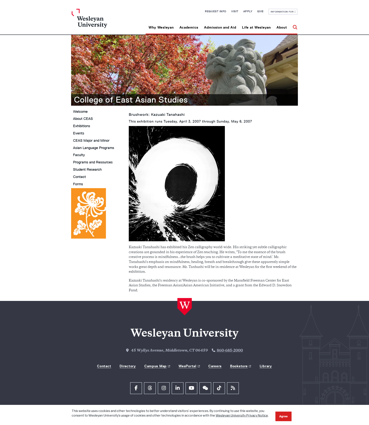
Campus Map (155, 366)
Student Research (87, 169)
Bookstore (239, 366)
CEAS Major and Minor (91, 140)
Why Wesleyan (161, 27)
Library (266, 366)
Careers (215, 366)
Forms (78, 184)
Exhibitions (81, 126)
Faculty (79, 155)
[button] (293, 26)
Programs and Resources (93, 162)
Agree (283, 416)
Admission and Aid (220, 27)
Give (260, 11)
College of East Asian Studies (131, 100)
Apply (247, 11)
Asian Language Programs (93, 148)
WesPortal (187, 366)
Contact (79, 177)
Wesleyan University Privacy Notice (242, 415)
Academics (189, 27)
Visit (235, 11)
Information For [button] (283, 11)
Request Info (215, 11)
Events (78, 133)
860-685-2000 (230, 351)
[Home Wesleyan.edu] (100, 22)
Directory (128, 366)
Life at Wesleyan (256, 27)
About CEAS (83, 119)
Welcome (80, 112)
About (282, 27)
